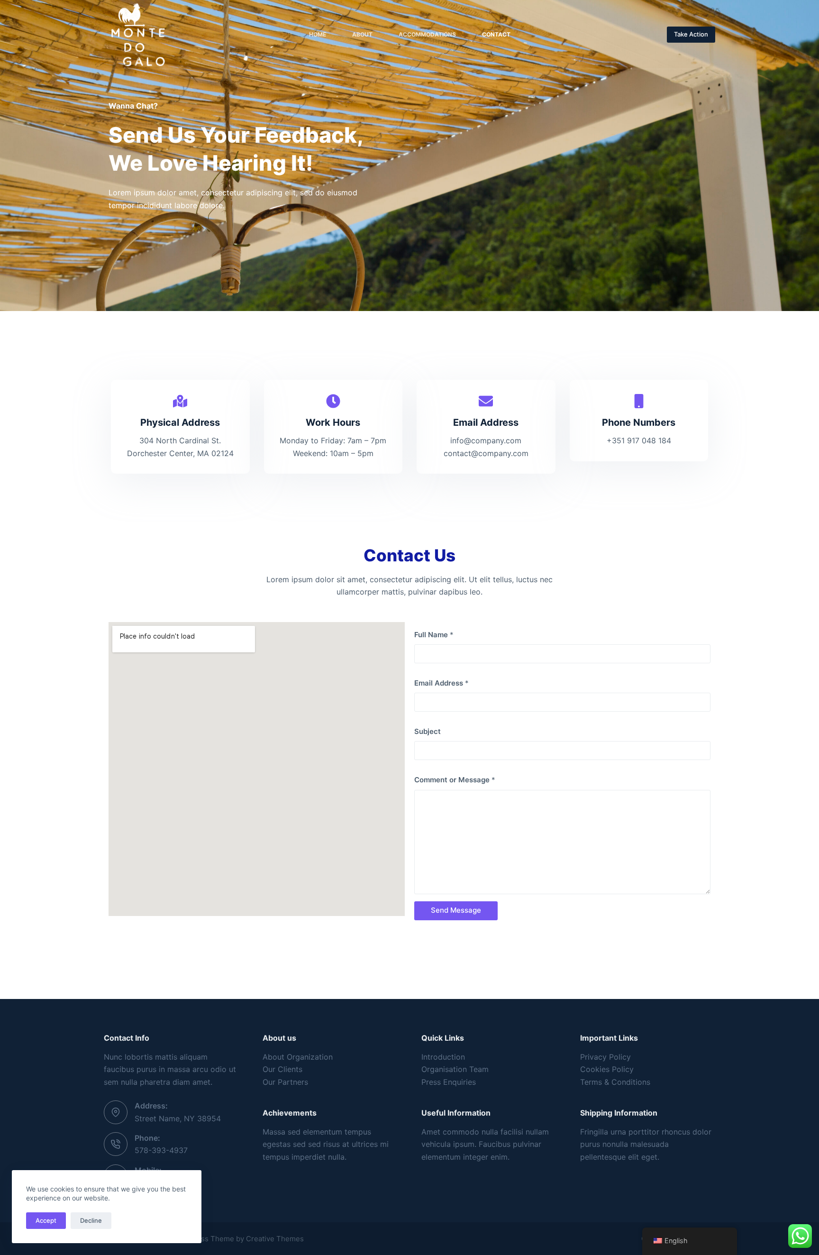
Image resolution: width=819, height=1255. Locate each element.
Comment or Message (454, 779)
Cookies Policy (607, 1069)
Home (317, 34)
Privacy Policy (605, 1057)
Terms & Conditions (615, 1082)
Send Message (456, 910)
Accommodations (427, 34)
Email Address (441, 682)
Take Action (691, 34)
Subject (427, 731)
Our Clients (282, 1069)
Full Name (434, 634)
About (362, 34)
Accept (46, 1220)
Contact (496, 34)
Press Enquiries (448, 1082)
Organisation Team (455, 1069)
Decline (91, 1220)
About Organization (298, 1057)
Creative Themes (275, 1238)
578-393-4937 (161, 1150)
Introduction (443, 1057)
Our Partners (285, 1082)
